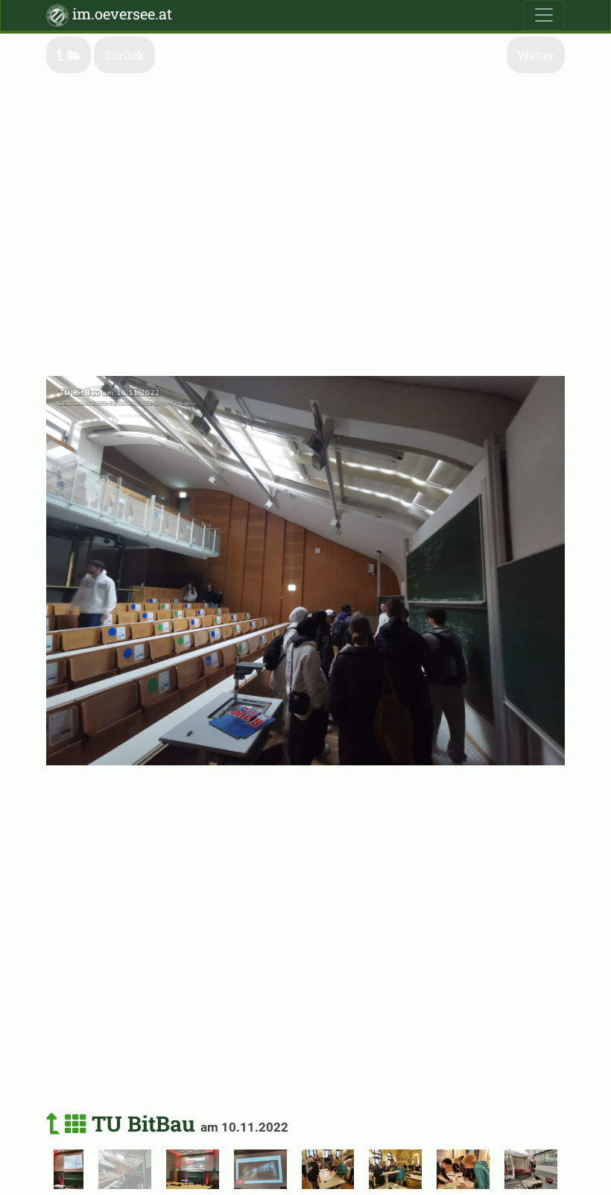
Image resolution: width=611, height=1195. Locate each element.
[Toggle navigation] (544, 15)
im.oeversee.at (120, 13)
